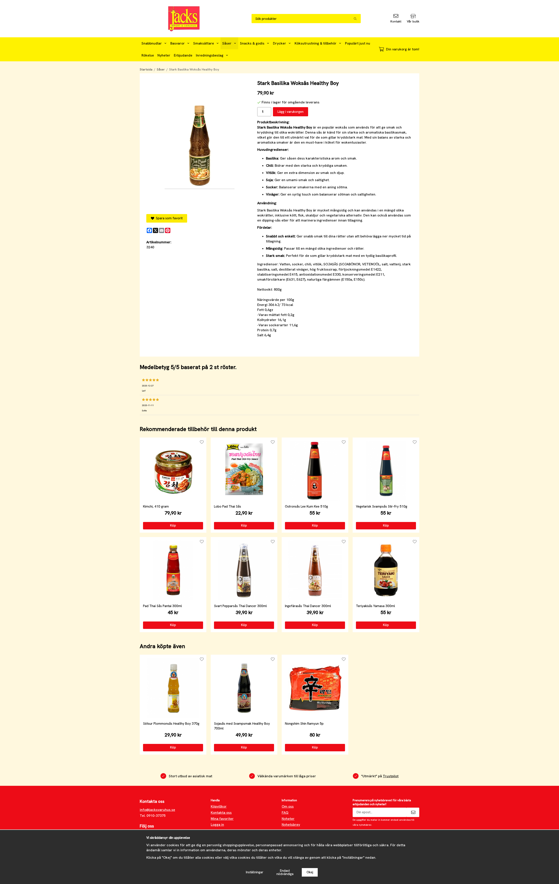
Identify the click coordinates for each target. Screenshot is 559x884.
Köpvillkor (219, 806)
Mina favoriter (222, 818)
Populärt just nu (357, 43)
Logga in (217, 824)
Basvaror (177, 43)
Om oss (288, 806)
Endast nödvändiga (284, 872)
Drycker (279, 43)
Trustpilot (391, 776)
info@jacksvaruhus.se (157, 809)
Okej (310, 872)
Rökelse (147, 55)
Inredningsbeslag (209, 55)
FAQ (285, 812)
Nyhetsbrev (291, 824)
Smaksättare (203, 43)
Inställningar (254, 872)
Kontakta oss (221, 812)
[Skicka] (413, 812)
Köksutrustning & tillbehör (315, 43)
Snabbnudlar (151, 43)
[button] (173, 525)
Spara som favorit (168, 218)
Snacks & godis (252, 43)
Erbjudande (183, 55)
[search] (357, 18)
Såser (226, 43)
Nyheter (163, 55)
